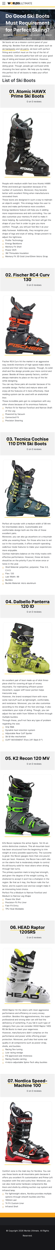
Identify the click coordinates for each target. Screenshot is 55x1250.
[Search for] (51, 4)
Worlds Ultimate (31, 1230)
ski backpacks (8, 49)
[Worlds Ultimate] (20, 3)
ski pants (24, 49)
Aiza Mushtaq (20, 35)
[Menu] (3, 4)
